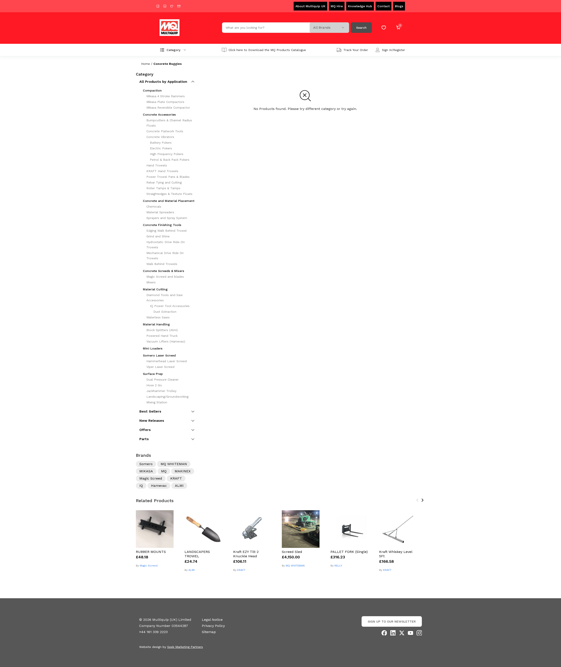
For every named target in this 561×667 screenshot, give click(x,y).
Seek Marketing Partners (185, 647)
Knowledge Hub (360, 6)
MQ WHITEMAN (174, 464)
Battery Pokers (161, 142)
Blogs (399, 6)
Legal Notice (212, 620)
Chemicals (153, 206)
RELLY (338, 565)
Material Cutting (155, 289)
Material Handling (156, 324)
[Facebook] (384, 632)
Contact (383, 6)
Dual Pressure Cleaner (162, 379)
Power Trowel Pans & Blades (168, 176)
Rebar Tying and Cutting (164, 182)
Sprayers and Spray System (166, 218)
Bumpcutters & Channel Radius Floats (169, 122)
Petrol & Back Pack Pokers (169, 159)
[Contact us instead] (179, 6)
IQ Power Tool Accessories (170, 306)
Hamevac (159, 485)
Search (361, 27)
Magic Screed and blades (165, 276)
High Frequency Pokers (166, 154)
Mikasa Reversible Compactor (168, 107)
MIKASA (146, 471)
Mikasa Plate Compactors (165, 102)
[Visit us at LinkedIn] (165, 6)
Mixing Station (156, 402)
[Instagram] (419, 632)
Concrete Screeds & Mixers (163, 271)
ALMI (179, 485)
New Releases (151, 420)
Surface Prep (153, 374)
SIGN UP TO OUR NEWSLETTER (392, 621)
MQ (164, 471)
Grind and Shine (158, 236)
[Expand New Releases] (193, 420)
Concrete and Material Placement (168, 201)
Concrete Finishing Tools (162, 225)
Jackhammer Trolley (161, 391)
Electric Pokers (161, 148)
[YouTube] (410, 632)
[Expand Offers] (193, 430)
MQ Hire (337, 6)
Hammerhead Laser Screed (166, 361)
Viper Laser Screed (160, 367)
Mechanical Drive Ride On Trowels (165, 255)
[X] (401, 632)
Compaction (152, 90)
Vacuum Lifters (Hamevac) (165, 341)
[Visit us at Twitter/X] (172, 6)
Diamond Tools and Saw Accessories (164, 297)
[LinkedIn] (393, 632)
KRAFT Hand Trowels (162, 171)
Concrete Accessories (159, 114)
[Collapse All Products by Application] (193, 81)
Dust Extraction (164, 311)
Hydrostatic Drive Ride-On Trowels (165, 244)
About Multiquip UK (310, 6)
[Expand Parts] (193, 439)
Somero (146, 464)
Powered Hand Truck (162, 335)
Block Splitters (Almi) (162, 330)
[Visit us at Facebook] (158, 6)
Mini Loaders (152, 348)
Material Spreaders (160, 212)
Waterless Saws (158, 317)
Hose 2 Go (154, 385)
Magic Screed (150, 478)
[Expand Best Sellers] (193, 411)
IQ (141, 485)
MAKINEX (183, 471)
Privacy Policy (213, 626)
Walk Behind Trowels (161, 264)
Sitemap (209, 632)
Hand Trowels (156, 165)
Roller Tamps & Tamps (163, 188)
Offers (145, 430)
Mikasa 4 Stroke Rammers (165, 96)
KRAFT (176, 478)
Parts (144, 439)
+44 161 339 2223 (153, 632)
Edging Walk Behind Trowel (166, 230)
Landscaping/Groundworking (167, 396)
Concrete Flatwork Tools (164, 131)
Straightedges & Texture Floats (169, 194)
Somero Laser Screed (159, 355)
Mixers (151, 282)
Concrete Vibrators (160, 137)
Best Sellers (150, 411)
